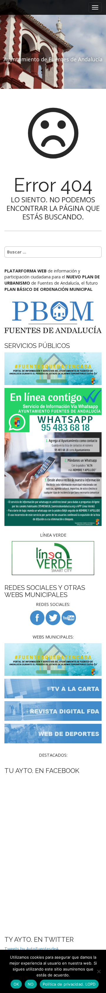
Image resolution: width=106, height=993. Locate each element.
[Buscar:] (53, 252)
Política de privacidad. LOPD (69, 984)
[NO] (99, 971)
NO (31, 984)
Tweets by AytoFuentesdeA (31, 949)
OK (16, 984)
